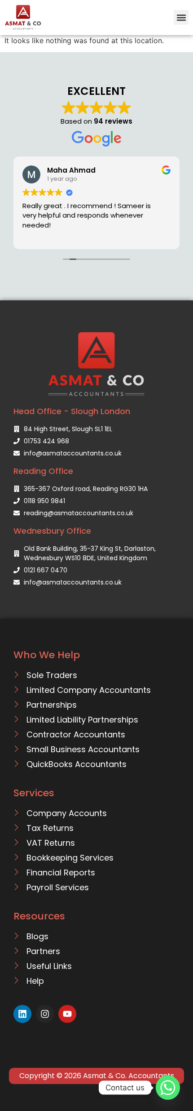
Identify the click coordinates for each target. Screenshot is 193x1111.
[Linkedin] (22, 1014)
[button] (181, 17)
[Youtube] (67, 1014)
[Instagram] (45, 1014)
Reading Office (43, 471)
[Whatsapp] (168, 1087)
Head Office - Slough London (71, 411)
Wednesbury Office (52, 530)
